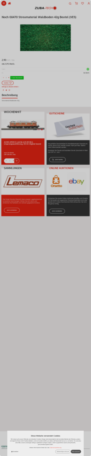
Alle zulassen (76, 451)
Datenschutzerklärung (55, 447)
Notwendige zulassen (63, 451)
